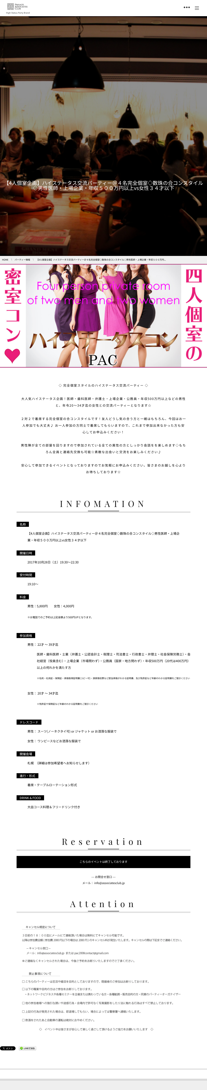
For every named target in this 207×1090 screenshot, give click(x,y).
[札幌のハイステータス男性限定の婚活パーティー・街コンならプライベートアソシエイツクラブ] (17, 7)
